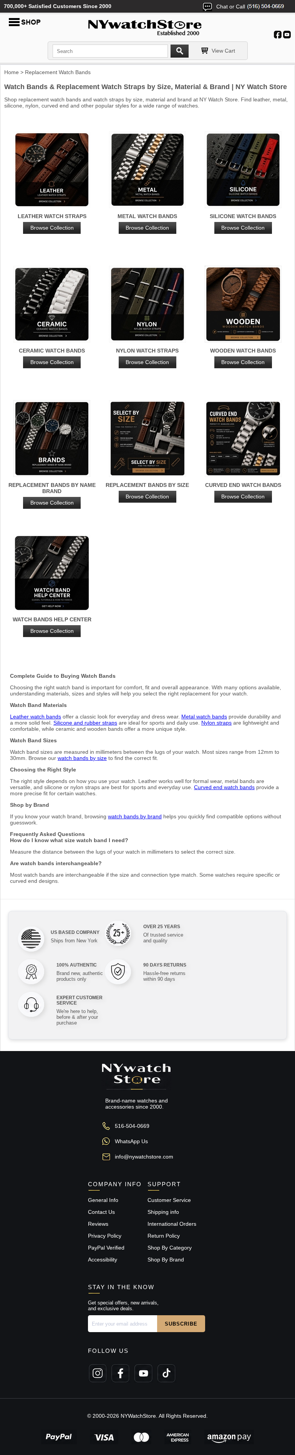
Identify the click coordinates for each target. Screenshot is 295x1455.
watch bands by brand (135, 816)
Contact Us (101, 1212)
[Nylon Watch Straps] (148, 305)
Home (11, 72)
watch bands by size (82, 758)
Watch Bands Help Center (52, 625)
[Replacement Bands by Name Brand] (52, 439)
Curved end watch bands (224, 787)
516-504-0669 (132, 1126)
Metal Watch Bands (147, 222)
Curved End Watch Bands (243, 491)
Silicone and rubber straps (85, 723)
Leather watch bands (35, 716)
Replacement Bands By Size (147, 491)
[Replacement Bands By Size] (148, 439)
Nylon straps (216, 723)
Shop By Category (170, 1248)
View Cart (223, 51)
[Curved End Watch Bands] (243, 439)
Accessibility (102, 1259)
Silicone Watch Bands (243, 222)
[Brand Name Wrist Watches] (147, 26)
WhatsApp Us (131, 1141)
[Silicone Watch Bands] (243, 170)
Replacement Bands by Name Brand (52, 494)
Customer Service (169, 1200)
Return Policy (164, 1236)
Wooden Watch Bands (243, 356)
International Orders (172, 1224)
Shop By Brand (166, 1259)
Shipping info (163, 1212)
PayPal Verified (106, 1248)
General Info (103, 1200)
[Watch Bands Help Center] (52, 573)
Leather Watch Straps (52, 222)
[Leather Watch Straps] (52, 170)
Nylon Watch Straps (147, 356)
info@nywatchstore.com (144, 1157)
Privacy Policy (104, 1236)
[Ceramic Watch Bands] (52, 305)
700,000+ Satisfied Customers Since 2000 (57, 6)
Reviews (98, 1224)
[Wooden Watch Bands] (243, 305)
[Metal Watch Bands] (148, 170)
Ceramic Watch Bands (52, 356)
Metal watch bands (204, 716)
